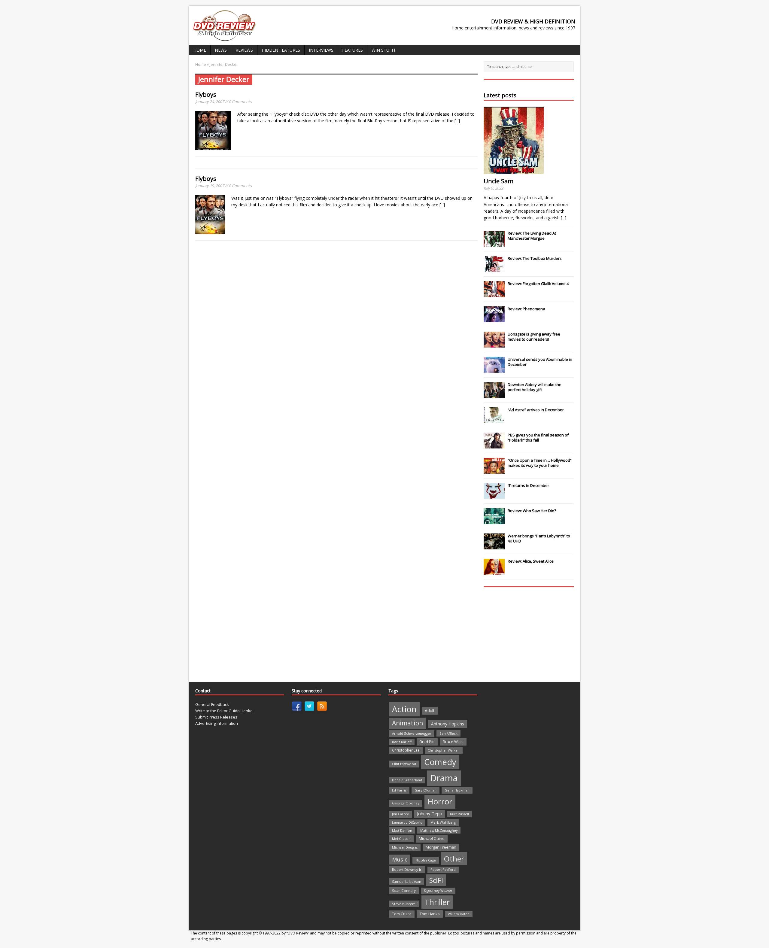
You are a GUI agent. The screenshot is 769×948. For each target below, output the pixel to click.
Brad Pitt (427, 741)
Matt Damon (402, 830)
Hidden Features (281, 50)
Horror (439, 801)
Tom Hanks (430, 913)
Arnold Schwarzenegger (411, 733)
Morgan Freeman (441, 847)
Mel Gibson (401, 838)
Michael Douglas (405, 847)
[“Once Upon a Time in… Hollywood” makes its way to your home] (494, 470)
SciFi (436, 880)
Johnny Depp (429, 813)
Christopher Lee (406, 750)
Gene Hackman (457, 790)
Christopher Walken (444, 750)
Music (399, 859)
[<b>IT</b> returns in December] (494, 495)
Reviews (244, 50)
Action (404, 709)
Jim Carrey (400, 814)
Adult (430, 710)
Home (199, 50)
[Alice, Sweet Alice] (494, 571)
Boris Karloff (402, 742)
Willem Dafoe (459, 914)
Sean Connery (404, 890)
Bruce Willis (453, 741)
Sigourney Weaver (438, 891)
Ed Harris (399, 790)
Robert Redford (443, 869)
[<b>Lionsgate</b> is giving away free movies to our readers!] (494, 344)
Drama (444, 778)
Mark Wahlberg (443, 822)
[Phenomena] (494, 319)
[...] (457, 120)
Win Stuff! (383, 50)
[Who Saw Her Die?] (494, 521)
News (221, 50)
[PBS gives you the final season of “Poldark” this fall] (494, 445)
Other (454, 859)
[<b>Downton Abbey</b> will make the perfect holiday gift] (494, 394)
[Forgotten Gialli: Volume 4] (494, 293)
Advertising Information (216, 723)
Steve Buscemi (404, 903)
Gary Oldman (425, 790)
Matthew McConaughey (438, 830)
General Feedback (212, 704)
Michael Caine (432, 838)
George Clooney (405, 803)
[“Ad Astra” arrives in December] (494, 420)
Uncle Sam (498, 181)
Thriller (437, 902)
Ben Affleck (448, 733)
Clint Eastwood (404, 763)
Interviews (321, 50)
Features (352, 50)
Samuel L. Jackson (406, 881)
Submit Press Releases (216, 717)
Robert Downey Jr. (407, 869)
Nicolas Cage (425, 860)
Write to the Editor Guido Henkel (224, 710)
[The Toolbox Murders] (494, 268)
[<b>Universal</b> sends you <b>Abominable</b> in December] (494, 369)
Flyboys (205, 94)
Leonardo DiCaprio (407, 822)
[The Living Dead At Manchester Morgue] (494, 243)
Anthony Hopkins (447, 724)
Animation (407, 723)
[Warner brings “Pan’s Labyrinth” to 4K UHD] (494, 546)
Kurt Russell (459, 814)
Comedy (440, 761)
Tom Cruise (402, 913)
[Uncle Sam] (514, 171)
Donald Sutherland (407, 780)
